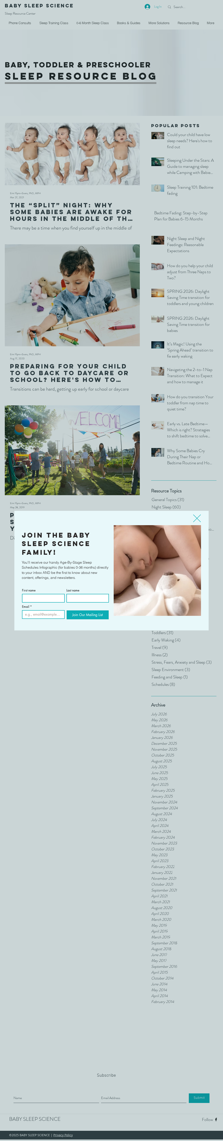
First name (28, 590)
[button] (197, 518)
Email (27, 606)
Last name (72, 590)
